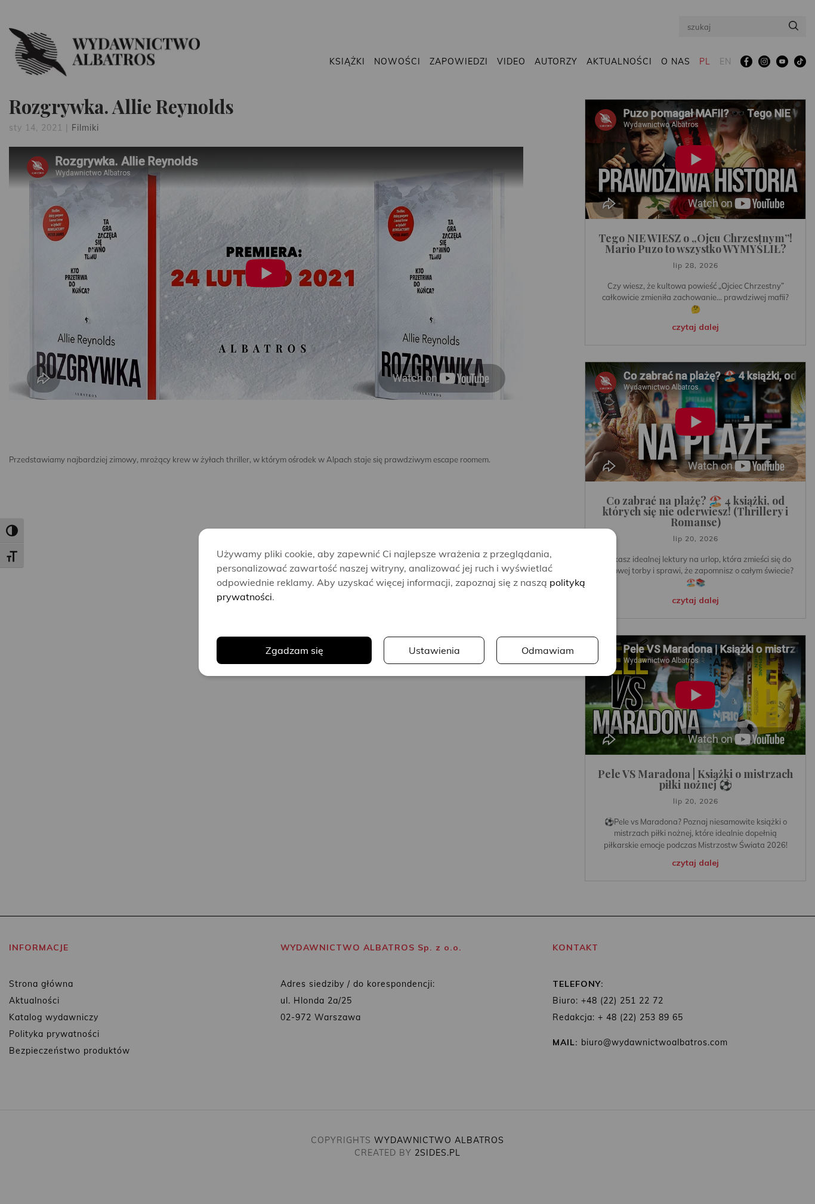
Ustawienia (434, 650)
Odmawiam (547, 650)
